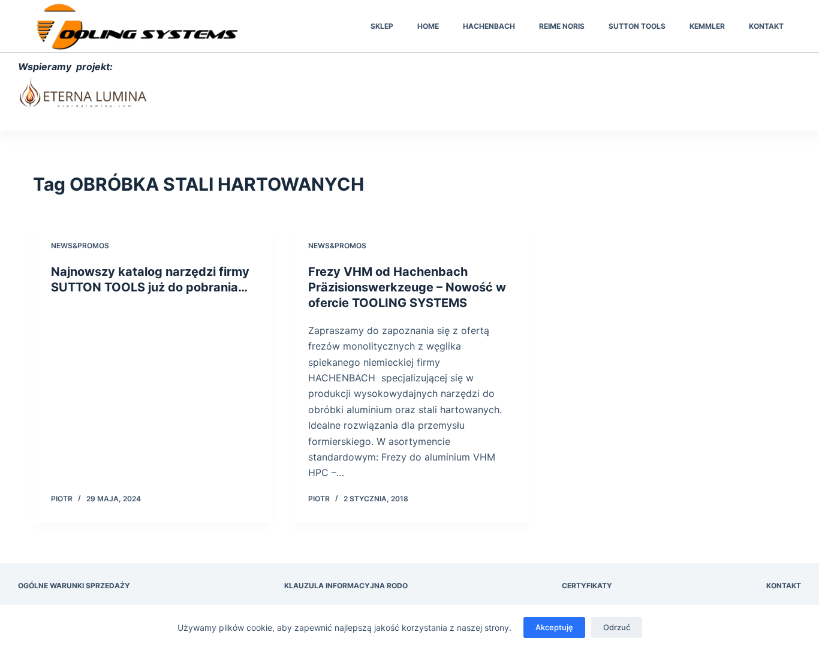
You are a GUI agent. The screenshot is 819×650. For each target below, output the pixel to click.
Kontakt (766, 26)
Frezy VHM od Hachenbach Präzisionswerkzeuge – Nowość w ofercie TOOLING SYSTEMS (407, 287)
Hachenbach (489, 26)
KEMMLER (707, 26)
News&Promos (80, 245)
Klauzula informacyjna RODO (346, 585)
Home (428, 26)
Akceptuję (554, 627)
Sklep (382, 26)
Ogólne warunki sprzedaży (74, 585)
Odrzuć (616, 627)
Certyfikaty (587, 585)
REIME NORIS (562, 26)
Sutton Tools (637, 26)
